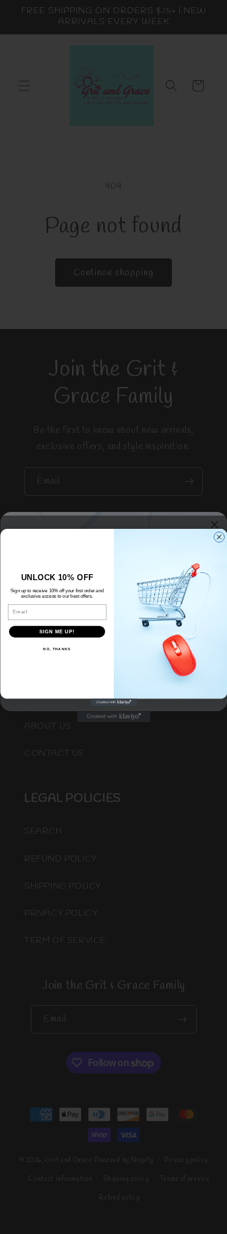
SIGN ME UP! (56, 630)
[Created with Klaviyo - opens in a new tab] (113, 702)
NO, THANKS (57, 649)
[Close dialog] (219, 536)
